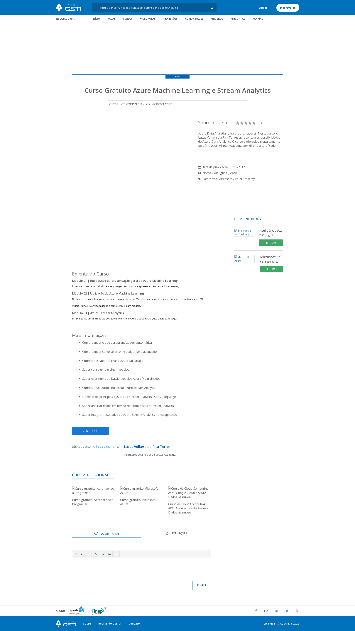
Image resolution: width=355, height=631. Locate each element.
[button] (76, 554)
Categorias (67, 18)
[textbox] (141, 567)
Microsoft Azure (162, 104)
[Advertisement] (177, 48)
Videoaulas (147, 18)
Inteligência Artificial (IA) (135, 104)
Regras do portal (109, 623)
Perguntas (238, 18)
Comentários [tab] (109, 533)
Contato (134, 623)
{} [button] (117, 553)
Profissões (170, 18)
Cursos (128, 18)
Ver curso (91, 431)
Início (96, 18)
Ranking (258, 18)
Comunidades (194, 18)
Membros (217, 18)
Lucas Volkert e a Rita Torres (147, 447)
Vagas (111, 18)
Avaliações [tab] (179, 533)
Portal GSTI (68, 7)
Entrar (263, 7)
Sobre (87, 623)
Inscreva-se (288, 7)
